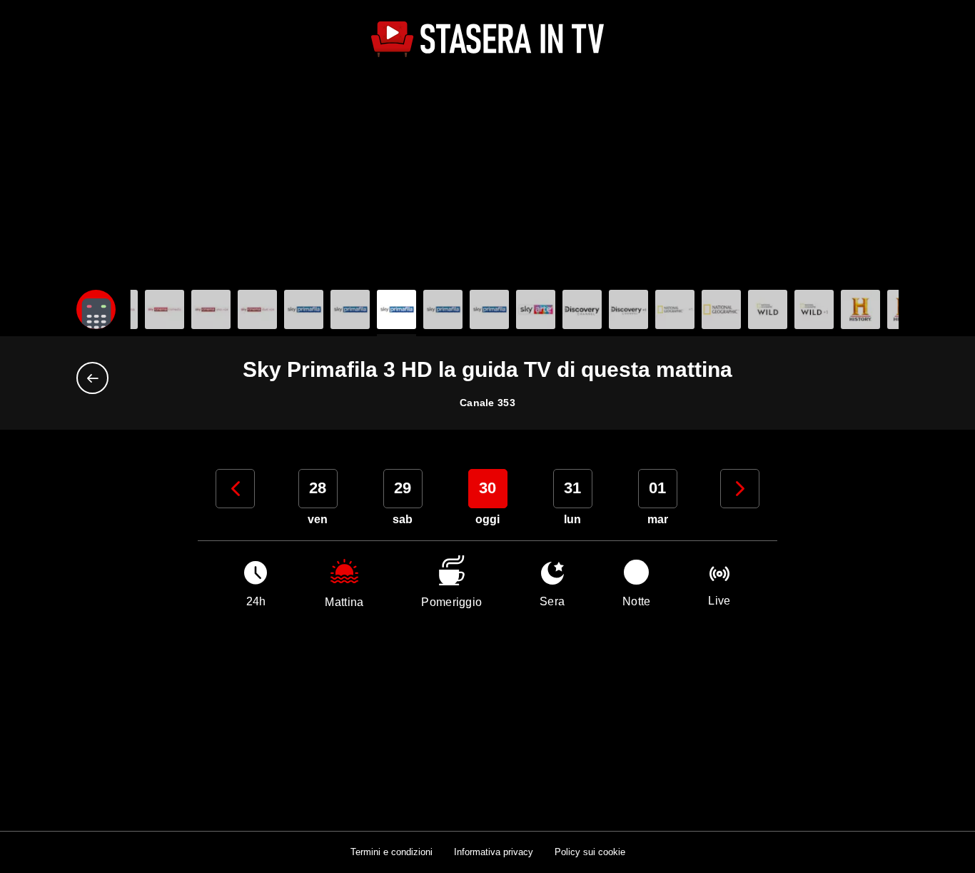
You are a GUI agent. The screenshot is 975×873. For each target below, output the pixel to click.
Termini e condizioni (391, 852)
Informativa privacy (493, 852)
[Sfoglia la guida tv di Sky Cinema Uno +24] (211, 309)
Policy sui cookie (590, 852)
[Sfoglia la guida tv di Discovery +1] (628, 309)
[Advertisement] (487, 176)
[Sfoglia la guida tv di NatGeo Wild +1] (814, 309)
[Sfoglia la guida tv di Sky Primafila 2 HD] (350, 309)
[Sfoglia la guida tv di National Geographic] (674, 309)
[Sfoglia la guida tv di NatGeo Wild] (767, 309)
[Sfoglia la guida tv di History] (860, 309)
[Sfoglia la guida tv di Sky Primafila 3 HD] (396, 309)
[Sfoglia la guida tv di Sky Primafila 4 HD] (443, 309)
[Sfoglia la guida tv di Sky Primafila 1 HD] (303, 309)
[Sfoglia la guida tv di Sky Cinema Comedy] (164, 309)
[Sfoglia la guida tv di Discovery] (582, 309)
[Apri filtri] (96, 309)
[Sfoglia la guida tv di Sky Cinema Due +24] (257, 309)
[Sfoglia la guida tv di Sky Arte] (535, 309)
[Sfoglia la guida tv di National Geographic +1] (721, 309)
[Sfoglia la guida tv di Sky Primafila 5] (489, 309)
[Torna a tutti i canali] (96, 378)
